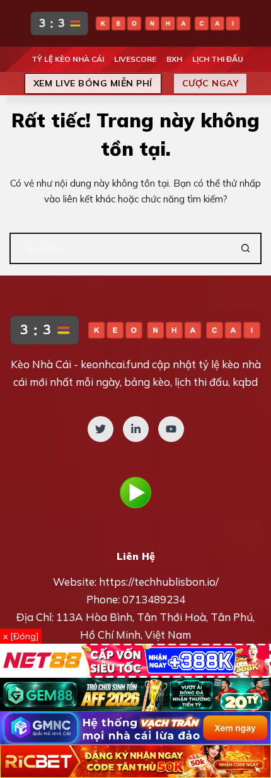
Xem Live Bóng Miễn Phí (93, 83)
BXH (174, 59)
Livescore (135, 59)
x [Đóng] (20, 636)
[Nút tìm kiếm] (246, 248)
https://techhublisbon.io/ (159, 581)
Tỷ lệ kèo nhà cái (68, 59)
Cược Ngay (210, 83)
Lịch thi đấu (217, 59)
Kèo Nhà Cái (41, 364)
